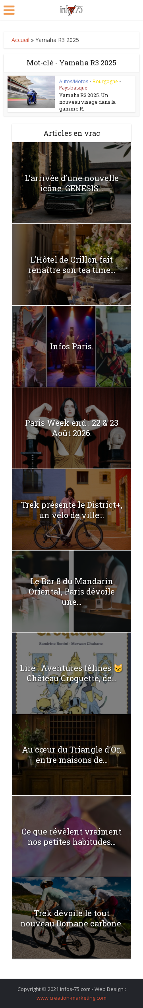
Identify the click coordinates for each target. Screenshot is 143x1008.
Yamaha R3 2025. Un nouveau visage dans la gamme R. (87, 101)
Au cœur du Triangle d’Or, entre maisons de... (71, 754)
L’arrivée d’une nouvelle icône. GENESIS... (72, 183)
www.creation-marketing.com (71, 997)
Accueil (20, 40)
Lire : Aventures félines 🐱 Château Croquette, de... (71, 673)
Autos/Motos (73, 81)
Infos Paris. (71, 346)
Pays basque (73, 87)
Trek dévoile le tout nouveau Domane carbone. (71, 918)
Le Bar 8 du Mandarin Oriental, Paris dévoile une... (72, 591)
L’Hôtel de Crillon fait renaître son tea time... (71, 264)
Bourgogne (105, 81)
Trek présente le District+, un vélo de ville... (71, 509)
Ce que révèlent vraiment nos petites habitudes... (71, 836)
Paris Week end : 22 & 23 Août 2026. (71, 427)
